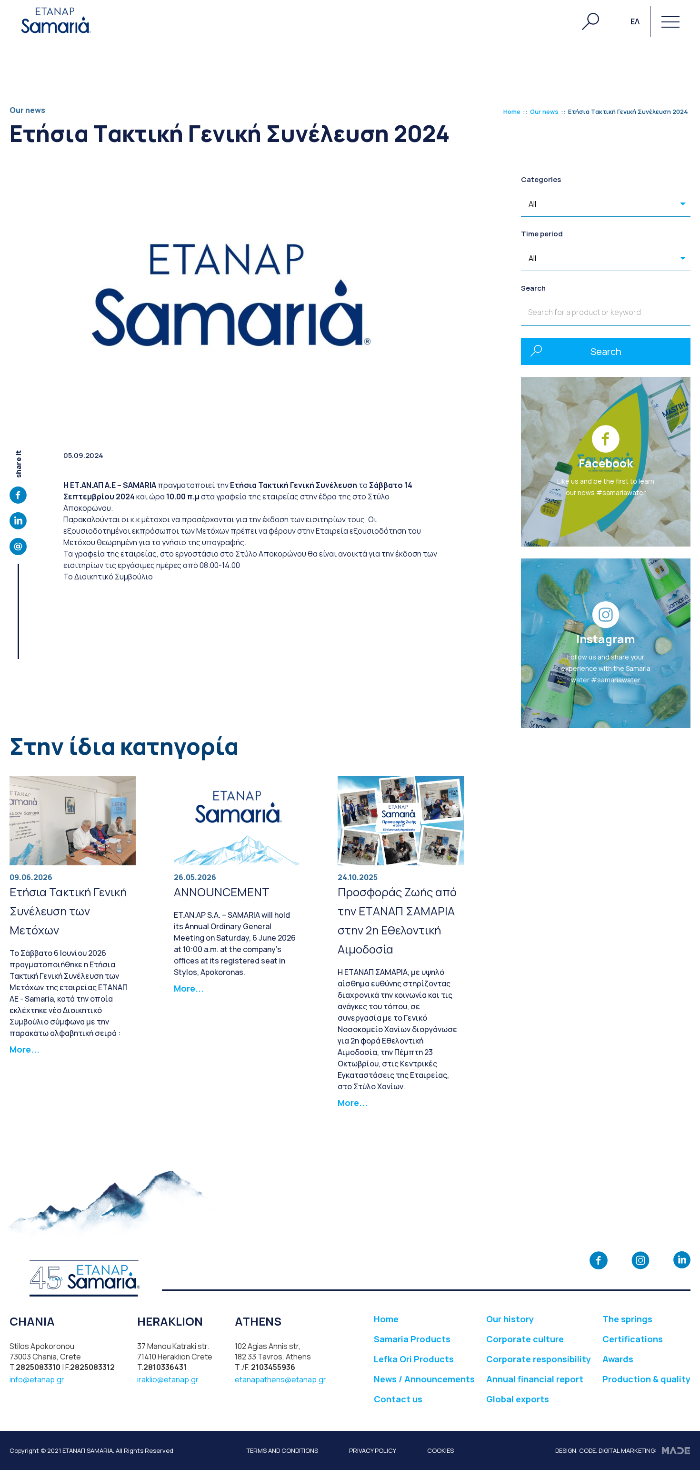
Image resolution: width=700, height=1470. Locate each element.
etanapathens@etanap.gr (280, 1379)
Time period (542, 234)
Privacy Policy (372, 1450)
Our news (544, 111)
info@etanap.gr (37, 1379)
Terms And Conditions (282, 1450)
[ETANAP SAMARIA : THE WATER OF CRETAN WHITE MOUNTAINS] (56, 21)
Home (511, 111)
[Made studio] (675, 1450)
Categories (541, 179)
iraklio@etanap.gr (168, 1379)
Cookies (440, 1450)
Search (533, 288)
